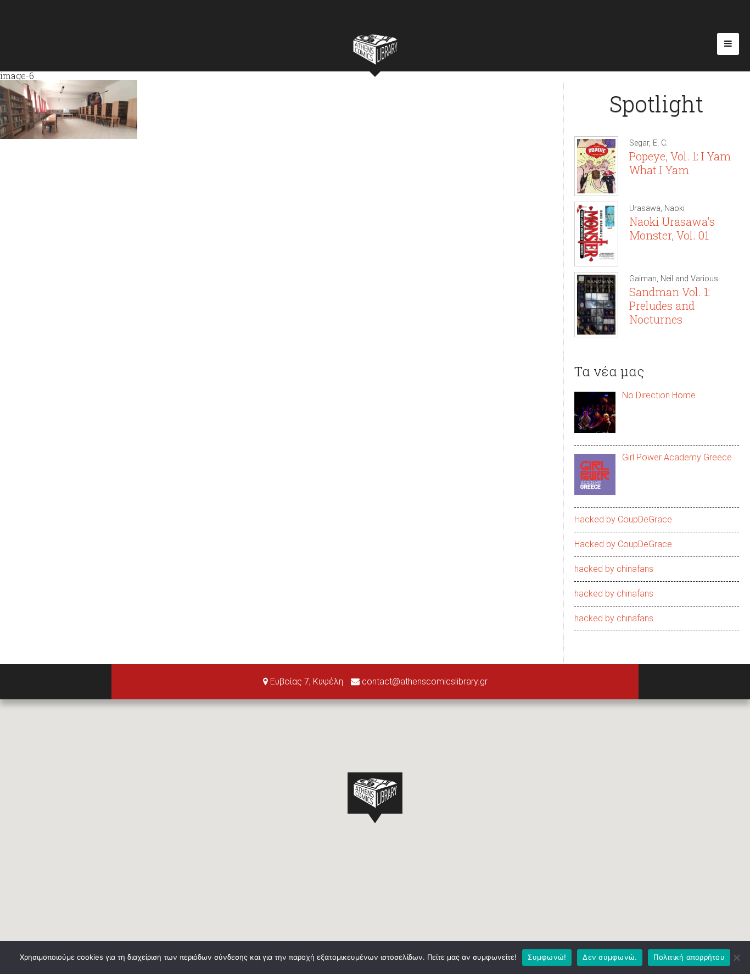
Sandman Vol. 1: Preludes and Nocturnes (669, 305)
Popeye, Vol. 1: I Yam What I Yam (680, 163)
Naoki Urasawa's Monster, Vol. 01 (672, 228)
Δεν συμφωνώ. (610, 957)
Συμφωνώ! (547, 957)
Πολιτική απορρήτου (689, 957)
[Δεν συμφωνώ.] (736, 957)
